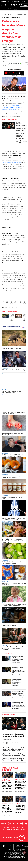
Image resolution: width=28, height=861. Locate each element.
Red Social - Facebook (13, 823)
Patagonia (15, 832)
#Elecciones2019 (10, 307)
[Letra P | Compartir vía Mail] (24, 303)
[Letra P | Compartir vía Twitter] (11, 303)
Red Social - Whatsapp (26, 823)
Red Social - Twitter (9, 823)
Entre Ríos (16, 829)
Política (11, 14)
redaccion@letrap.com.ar (19, 856)
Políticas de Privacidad (22, 858)
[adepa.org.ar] (18, 846)
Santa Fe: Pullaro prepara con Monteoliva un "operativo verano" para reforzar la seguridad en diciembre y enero (14, 749)
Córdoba (22, 829)
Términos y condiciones (13, 857)
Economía (13, 827)
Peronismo (18, 307)
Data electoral (12, 9)
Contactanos (3, 823)
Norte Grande (7, 832)
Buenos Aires (20, 827)
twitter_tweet (6, 227)
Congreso (22, 832)
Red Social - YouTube (22, 823)
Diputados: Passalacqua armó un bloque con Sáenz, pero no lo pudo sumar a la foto (14, 754)
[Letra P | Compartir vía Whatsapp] (7, 303)
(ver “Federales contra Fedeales (11, 162)
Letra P (5, 14)
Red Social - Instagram (17, 823)
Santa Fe (9, 829)
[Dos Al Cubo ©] (7, 846)
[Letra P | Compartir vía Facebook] (16, 303)
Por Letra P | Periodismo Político (5, 63)
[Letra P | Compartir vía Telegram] (20, 303)
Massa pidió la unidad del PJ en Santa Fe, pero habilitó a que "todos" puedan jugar (13, 759)
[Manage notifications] (24, 852)
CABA (4, 829)
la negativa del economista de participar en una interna (12, 107)
